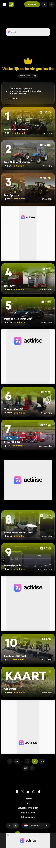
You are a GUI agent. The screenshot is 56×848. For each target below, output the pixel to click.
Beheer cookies (28, 817)
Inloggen (32, 4)
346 (42, 761)
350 (25, 768)
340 (17, 761)
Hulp (28, 803)
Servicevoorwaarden (28, 807)
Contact (28, 798)
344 (27, 761)
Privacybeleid (28, 812)
